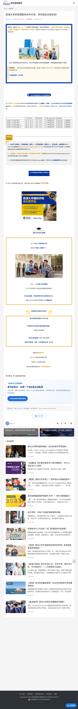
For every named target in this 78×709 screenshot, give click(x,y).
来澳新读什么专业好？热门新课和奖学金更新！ (48, 529)
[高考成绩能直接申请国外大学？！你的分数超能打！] (16, 500)
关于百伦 (22, 694)
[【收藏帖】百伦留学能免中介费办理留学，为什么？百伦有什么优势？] (16, 468)
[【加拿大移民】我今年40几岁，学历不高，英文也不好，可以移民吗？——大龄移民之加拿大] (16, 569)
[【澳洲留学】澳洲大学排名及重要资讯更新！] (16, 606)
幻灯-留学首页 (11, 496)
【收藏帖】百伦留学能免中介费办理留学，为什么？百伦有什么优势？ (49, 464)
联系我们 (30, 694)
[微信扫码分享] (57, 423)
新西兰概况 (10, 480)
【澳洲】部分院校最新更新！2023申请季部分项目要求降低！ (50, 584)
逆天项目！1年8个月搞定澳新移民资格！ (45, 512)
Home (5, 8)
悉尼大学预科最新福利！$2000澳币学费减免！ (48, 446)
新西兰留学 (10, 529)
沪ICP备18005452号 (52, 697)
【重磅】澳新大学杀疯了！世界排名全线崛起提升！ (49, 479)
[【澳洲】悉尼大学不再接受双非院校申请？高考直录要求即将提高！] (16, 550)
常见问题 (48, 694)
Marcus (8, 19)
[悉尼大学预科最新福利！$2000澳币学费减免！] (16, 451)
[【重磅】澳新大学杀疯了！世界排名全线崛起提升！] (16, 484)
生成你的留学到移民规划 (17, 398)
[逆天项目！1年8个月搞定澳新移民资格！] (16, 517)
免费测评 (72, 705)
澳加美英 (29, 19)
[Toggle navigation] (74, 3)
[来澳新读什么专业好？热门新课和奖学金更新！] (16, 533)
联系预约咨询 (39, 694)
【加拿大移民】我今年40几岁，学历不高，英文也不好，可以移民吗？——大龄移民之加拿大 (50, 565)
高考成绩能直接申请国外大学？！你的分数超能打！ (49, 496)
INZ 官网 (20, 75)
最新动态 (9, 447)
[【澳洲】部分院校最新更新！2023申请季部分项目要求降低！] (16, 588)
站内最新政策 (13, 75)
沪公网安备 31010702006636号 (40, 699)
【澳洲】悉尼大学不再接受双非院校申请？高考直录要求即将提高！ (49, 546)
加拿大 (9, 564)
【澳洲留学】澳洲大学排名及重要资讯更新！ (47, 602)
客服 (55, 694)
